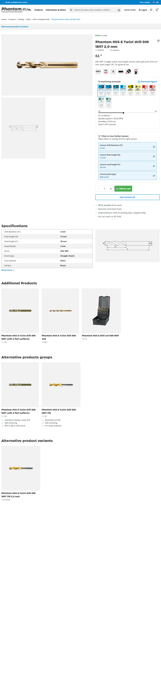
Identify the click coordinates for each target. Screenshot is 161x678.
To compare (114, 50)
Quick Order (130, 10)
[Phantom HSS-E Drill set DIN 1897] (101, 310)
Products (39, 10)
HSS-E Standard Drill (41, 19)
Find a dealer (145, 2)
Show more (6, 270)
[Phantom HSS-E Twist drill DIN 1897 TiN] (61, 384)
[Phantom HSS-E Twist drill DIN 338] (60, 310)
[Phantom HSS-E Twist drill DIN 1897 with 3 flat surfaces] (20, 310)
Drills (28, 19)
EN (157, 2)
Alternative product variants (14, 26)
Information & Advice (56, 10)
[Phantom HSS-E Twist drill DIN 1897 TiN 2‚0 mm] (20, 468)
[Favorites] (151, 10)
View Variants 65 (127, 197)
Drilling (21, 19)
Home (3, 19)
